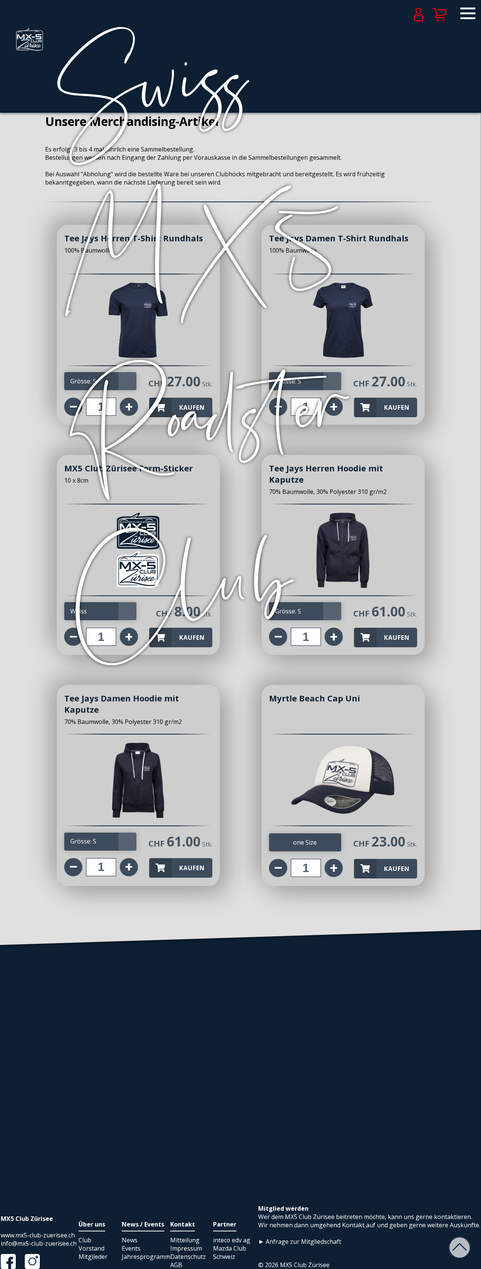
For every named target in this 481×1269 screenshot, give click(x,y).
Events (131, 1248)
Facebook (12, 1261)
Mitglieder (93, 1256)
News (130, 1240)
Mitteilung (185, 1240)
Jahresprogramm (146, 1256)
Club (85, 1240)
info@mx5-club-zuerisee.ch (39, 1243)
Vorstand (91, 1248)
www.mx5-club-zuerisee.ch (38, 1235)
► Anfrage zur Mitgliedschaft (299, 1241)
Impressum (186, 1248)
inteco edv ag (231, 1240)
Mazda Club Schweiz (229, 1252)
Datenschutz (188, 1256)
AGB (176, 1265)
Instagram (36, 1261)
